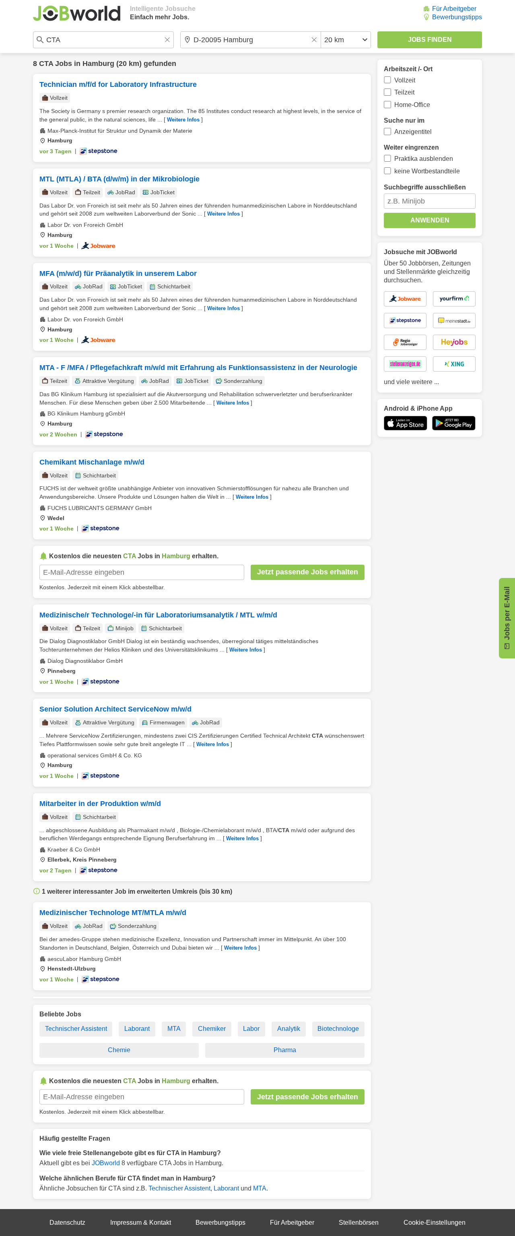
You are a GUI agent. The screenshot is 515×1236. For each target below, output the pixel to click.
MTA (174, 1028)
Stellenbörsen (359, 1222)
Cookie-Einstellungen (435, 1222)
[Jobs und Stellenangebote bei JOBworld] (76, 13)
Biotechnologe (338, 1028)
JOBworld (106, 1163)
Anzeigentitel (413, 131)
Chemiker (212, 1028)
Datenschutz (67, 1222)
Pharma (285, 1050)
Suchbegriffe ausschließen (425, 187)
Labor (251, 1028)
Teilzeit (404, 92)
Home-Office (412, 104)
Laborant (137, 1028)
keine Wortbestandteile (427, 171)
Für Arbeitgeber (454, 8)
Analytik (288, 1028)
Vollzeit (404, 80)
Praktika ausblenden (423, 158)
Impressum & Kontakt (140, 1222)
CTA (46, 64)
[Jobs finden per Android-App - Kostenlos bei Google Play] (454, 423)
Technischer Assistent (76, 1028)
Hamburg (98, 64)
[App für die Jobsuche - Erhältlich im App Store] (405, 423)
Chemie (119, 1050)
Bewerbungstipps (457, 17)
